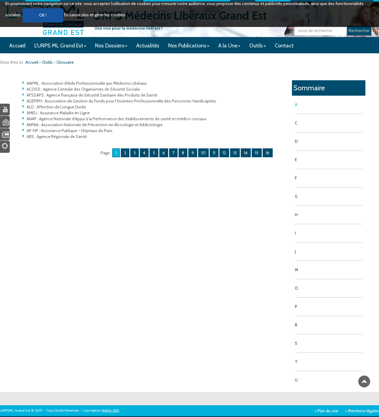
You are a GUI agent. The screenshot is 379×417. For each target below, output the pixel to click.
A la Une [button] (227, 45)
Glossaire (65, 62)
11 (214, 152)
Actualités (147, 45)
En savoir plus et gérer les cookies (94, 14)
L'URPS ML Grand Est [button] (58, 45)
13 (235, 152)
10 (203, 152)
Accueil (17, 45)
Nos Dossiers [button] (109, 45)
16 (267, 152)
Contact (284, 45)
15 (256, 152)
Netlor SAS (110, 410)
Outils (48, 62)
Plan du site (327, 410)
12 (224, 152)
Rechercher (359, 30)
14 (246, 152)
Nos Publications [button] (187, 45)
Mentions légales (363, 410)
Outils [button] (256, 45)
